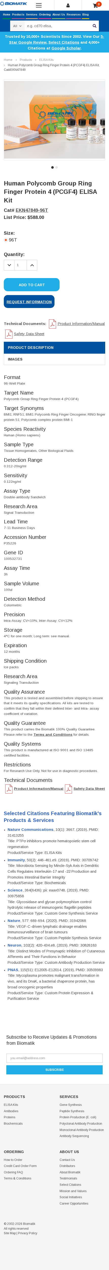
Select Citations (63, 42)
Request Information (29, 302)
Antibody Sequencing (74, 1136)
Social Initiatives (71, 1197)
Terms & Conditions (17, 1178)
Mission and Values (73, 1191)
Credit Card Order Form (20, 1166)
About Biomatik (70, 1172)
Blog (85, 14)
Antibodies (11, 1111)
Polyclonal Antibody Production (81, 1123)
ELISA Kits (46, 60)
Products (18, 14)
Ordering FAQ (13, 1172)
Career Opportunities (74, 1203)
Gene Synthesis (71, 1105)
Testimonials (68, 1178)
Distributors (67, 1166)
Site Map (10, 1233)
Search (94, 26)
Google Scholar (66, 48)
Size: (9, 233)
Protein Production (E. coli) (78, 1117)
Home (6, 14)
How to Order (13, 1160)
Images (15, 359)
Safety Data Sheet (29, 334)
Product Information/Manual (81, 323)
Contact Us (67, 1160)
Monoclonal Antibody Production (82, 1130)
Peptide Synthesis (72, 1111)
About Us (58, 14)
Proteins (9, 1117)
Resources (74, 14)
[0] (95, 6)
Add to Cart (32, 285)
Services (31, 14)
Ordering (45, 14)
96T (13, 240)
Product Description (30, 348)
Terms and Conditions (52, 734)
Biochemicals (13, 1123)
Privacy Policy (27, 1233)
